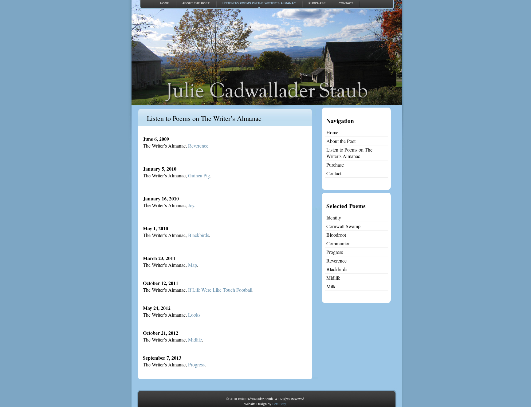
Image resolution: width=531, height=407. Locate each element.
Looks (194, 314)
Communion (338, 243)
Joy (191, 205)
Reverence (198, 145)
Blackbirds (198, 235)
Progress (196, 364)
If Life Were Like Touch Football (220, 289)
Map (192, 265)
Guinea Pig (199, 175)
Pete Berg (279, 403)
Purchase (317, 3)
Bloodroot (336, 234)
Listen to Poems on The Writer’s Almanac (259, 3)
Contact (346, 3)
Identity (333, 217)
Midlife (195, 339)
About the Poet (196, 3)
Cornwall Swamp (343, 226)
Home (164, 3)
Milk (331, 286)
